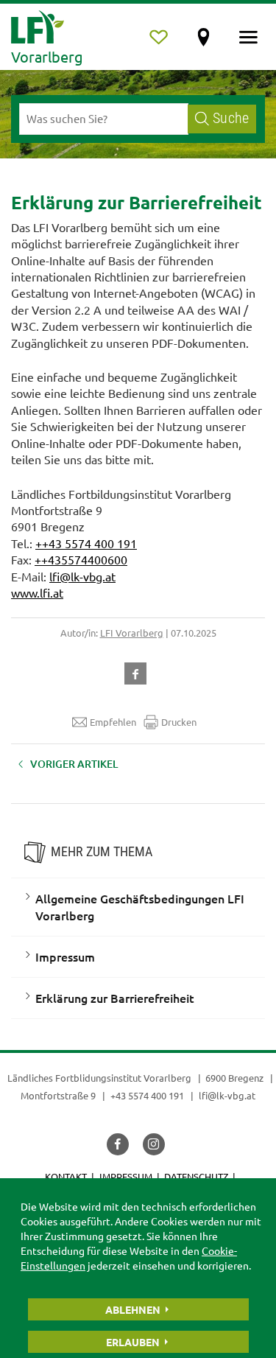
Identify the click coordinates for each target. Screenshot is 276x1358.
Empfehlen (113, 721)
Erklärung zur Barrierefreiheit (114, 998)
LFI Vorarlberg (131, 632)
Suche (231, 118)
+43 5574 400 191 (147, 1095)
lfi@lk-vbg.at (82, 576)
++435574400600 (81, 559)
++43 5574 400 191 (86, 543)
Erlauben (133, 1341)
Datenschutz (196, 1176)
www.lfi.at (37, 592)
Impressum (65, 956)
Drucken (179, 721)
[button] (138, 672)
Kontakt (66, 1176)
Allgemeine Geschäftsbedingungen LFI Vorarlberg (139, 906)
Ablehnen (132, 1309)
